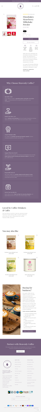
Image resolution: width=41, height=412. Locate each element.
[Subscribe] (28, 399)
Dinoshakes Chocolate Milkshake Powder (11, 252)
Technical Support (18, 371)
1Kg (24, 31)
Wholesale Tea (30, 364)
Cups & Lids (29, 375)
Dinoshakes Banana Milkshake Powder (30, 252)
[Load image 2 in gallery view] (9, 34)
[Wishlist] (36, 6)
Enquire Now (20, 351)
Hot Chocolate (30, 366)
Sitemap (16, 384)
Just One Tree (17, 373)
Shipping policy (36, 408)
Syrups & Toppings (30, 368)
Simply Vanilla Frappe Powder (30, 274)
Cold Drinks (29, 371)
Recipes (16, 375)
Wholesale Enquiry (18, 382)
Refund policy (25, 407)
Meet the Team (17, 366)
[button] (2, 6)
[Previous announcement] (2, 1)
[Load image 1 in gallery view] (4, 34)
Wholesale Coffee (30, 362)
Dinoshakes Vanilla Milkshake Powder (11, 274)
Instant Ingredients (30, 385)
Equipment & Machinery (31, 380)
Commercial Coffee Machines (30, 383)
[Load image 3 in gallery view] (14, 34)
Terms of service (36, 407)
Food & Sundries (30, 373)
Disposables (29, 377)
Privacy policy (30, 407)
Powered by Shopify (19, 407)
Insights (16, 377)
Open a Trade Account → (29, 331)
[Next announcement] (39, 1)
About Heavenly (18, 362)
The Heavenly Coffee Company (11, 407)
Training (16, 368)
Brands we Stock (18, 364)
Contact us (17, 380)
